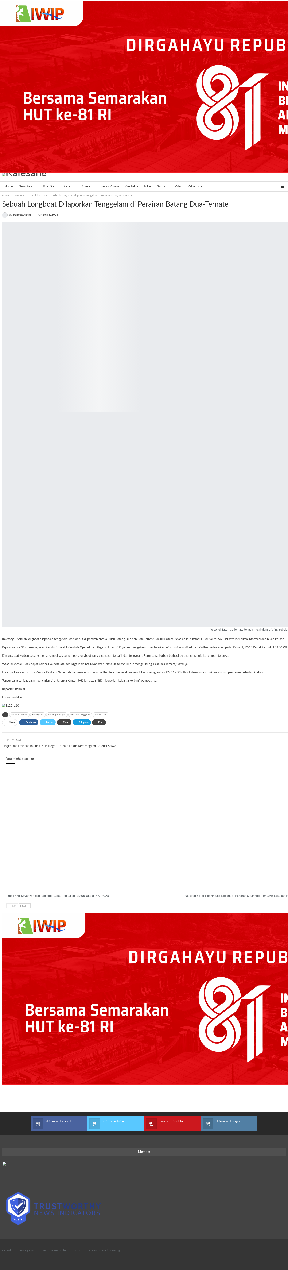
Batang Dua (37, 715)
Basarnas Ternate (19, 715)
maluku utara (101, 715)
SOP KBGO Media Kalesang (104, 1250)
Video (178, 186)
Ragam (67, 186)
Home (9, 186)
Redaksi (6, 1250)
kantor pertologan (57, 715)
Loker (147, 186)
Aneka (86, 186)
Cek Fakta (131, 186)
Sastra (161, 186)
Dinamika (48, 186)
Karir (77, 1250)
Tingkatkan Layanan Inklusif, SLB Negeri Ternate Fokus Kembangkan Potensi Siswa (59, 746)
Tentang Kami (26, 1250)
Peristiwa (186, 891)
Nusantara (25, 186)
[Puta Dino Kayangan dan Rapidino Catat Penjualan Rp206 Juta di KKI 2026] (93, 830)
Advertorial (195, 186)
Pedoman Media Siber (54, 1250)
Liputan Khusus (109, 186)
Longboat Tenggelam (80, 715)
